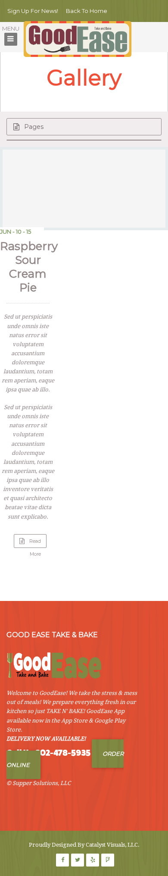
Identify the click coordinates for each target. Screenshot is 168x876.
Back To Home (86, 10)
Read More (38, 543)
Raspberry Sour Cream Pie (29, 266)
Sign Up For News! (32, 10)
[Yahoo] (107, 860)
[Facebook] (62, 860)
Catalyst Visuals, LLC (112, 845)
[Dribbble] (92, 860)
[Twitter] (77, 860)
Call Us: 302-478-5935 (48, 753)
